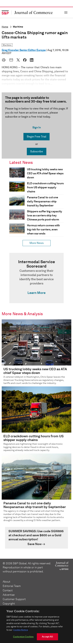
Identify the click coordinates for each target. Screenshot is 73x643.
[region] (36, 624)
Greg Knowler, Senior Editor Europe (24, 50)
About (6, 581)
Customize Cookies (23, 636)
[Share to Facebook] (24, 60)
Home (5, 26)
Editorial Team (12, 586)
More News (37, 243)
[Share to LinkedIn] (32, 60)
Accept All (47, 636)
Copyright (9, 603)
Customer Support (14, 599)
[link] (36, 278)
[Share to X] (18, 59)
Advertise (9, 594)
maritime (18, 26)
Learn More (36, 293)
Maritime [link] (7, 45)
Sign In (36, 127)
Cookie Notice (20, 630)
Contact (8, 590)
